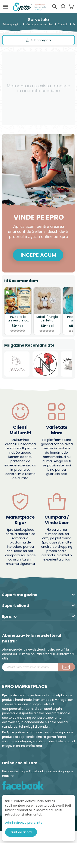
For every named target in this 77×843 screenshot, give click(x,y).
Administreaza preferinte (23, 822)
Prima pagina (12, 24)
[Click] (66, 667)
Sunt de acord (21, 832)
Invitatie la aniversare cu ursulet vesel (18, 318)
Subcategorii (41, 40)
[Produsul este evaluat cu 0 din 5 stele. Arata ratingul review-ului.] (17, 330)
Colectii (63, 24)
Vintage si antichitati (39, 24)
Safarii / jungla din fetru (47, 318)
